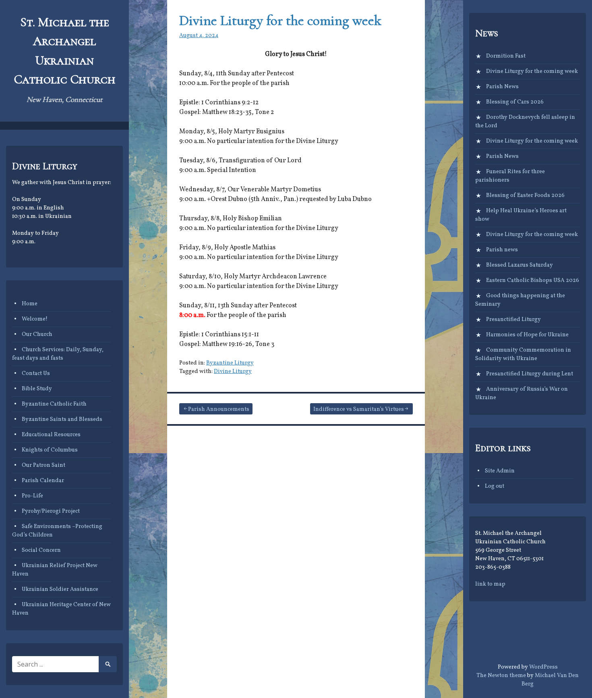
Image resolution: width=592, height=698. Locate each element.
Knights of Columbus (50, 450)
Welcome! (35, 319)
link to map (490, 584)
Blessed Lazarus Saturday (519, 265)
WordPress (543, 667)
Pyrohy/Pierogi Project (51, 511)
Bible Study (37, 389)
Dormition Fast (506, 56)
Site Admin (500, 471)
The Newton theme (501, 675)
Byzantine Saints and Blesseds (62, 419)
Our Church (37, 334)
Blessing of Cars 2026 (515, 102)
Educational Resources (51, 435)
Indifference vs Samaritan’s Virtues (358, 409)
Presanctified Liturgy (513, 319)
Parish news (502, 250)
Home (29, 304)
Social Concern (41, 550)
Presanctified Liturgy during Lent (529, 374)
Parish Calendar (43, 481)
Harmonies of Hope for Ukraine (527, 335)
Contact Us (36, 373)
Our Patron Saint (43, 465)
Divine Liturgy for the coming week (280, 20)
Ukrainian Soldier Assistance (60, 589)
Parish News (502, 87)
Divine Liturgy (233, 371)
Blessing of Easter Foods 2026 (525, 195)
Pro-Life (32, 496)
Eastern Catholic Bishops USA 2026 (532, 280)
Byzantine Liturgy (230, 363)
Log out (494, 486)
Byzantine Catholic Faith (54, 404)
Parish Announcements (218, 409)
